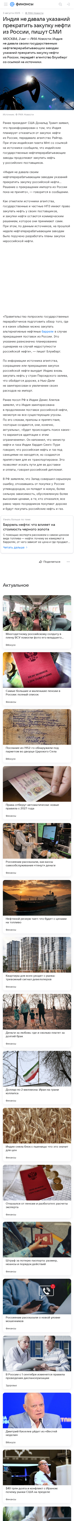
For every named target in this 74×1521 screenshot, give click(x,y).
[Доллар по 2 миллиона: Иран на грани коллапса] (37, 1077)
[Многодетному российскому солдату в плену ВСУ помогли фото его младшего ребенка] (37, 622)
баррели (48, 331)
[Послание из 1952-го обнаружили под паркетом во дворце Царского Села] (37, 736)
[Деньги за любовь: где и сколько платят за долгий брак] (37, 1020)
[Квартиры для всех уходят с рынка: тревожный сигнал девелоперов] (37, 963)
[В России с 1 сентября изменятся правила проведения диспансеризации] (37, 1362)
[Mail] (12, 4)
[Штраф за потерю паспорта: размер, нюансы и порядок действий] (37, 1248)
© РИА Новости (34, 13)
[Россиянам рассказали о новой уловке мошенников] (37, 1305)
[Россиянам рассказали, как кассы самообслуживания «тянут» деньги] (37, 849)
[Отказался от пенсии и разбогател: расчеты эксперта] (37, 1191)
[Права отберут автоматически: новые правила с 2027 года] (37, 793)
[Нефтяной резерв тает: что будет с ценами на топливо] (37, 906)
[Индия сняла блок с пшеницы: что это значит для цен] (37, 1134)
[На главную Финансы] (23, 4)
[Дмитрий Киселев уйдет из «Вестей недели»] (37, 1419)
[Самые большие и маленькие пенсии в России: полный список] (37, 679)
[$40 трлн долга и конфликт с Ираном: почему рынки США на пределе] (37, 1476)
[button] (37, 90)
